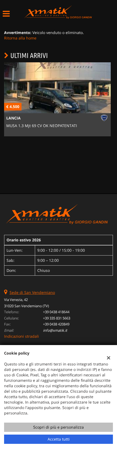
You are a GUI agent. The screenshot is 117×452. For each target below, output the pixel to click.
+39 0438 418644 (56, 311)
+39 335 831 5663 (56, 318)
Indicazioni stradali (21, 336)
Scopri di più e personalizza (58, 427)
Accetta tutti (59, 439)
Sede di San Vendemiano (32, 292)
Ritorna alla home (20, 38)
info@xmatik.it (55, 330)
